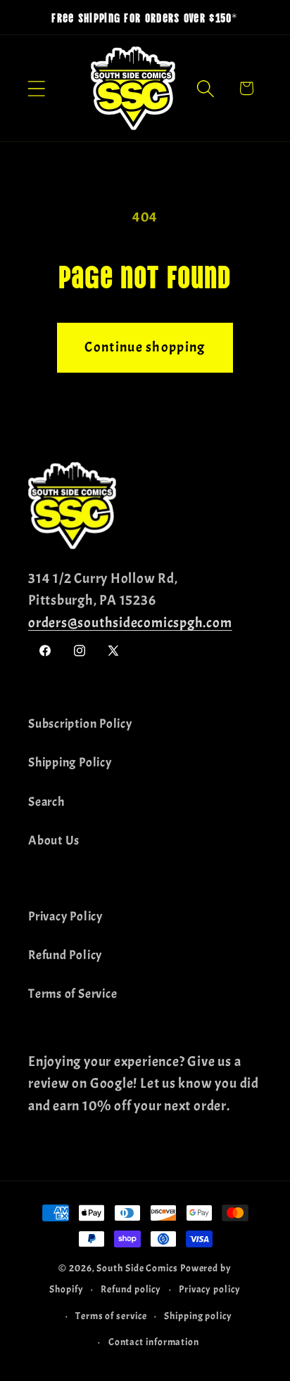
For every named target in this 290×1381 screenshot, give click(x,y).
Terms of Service (72, 994)
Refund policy (131, 1289)
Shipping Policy (70, 762)
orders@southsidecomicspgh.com (130, 622)
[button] (36, 88)
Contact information (153, 1341)
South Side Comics (136, 1267)
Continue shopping (144, 347)
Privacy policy (210, 1289)
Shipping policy (198, 1315)
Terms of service (111, 1315)
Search (46, 802)
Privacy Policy (65, 916)
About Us (54, 841)
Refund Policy (65, 955)
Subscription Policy (80, 724)
